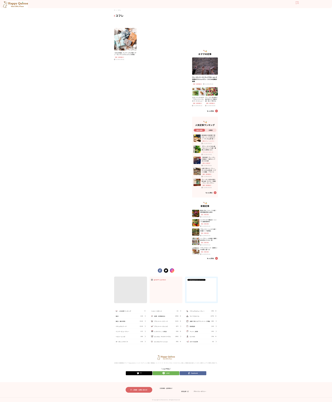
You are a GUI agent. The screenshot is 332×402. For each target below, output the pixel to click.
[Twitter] (139, 373)
